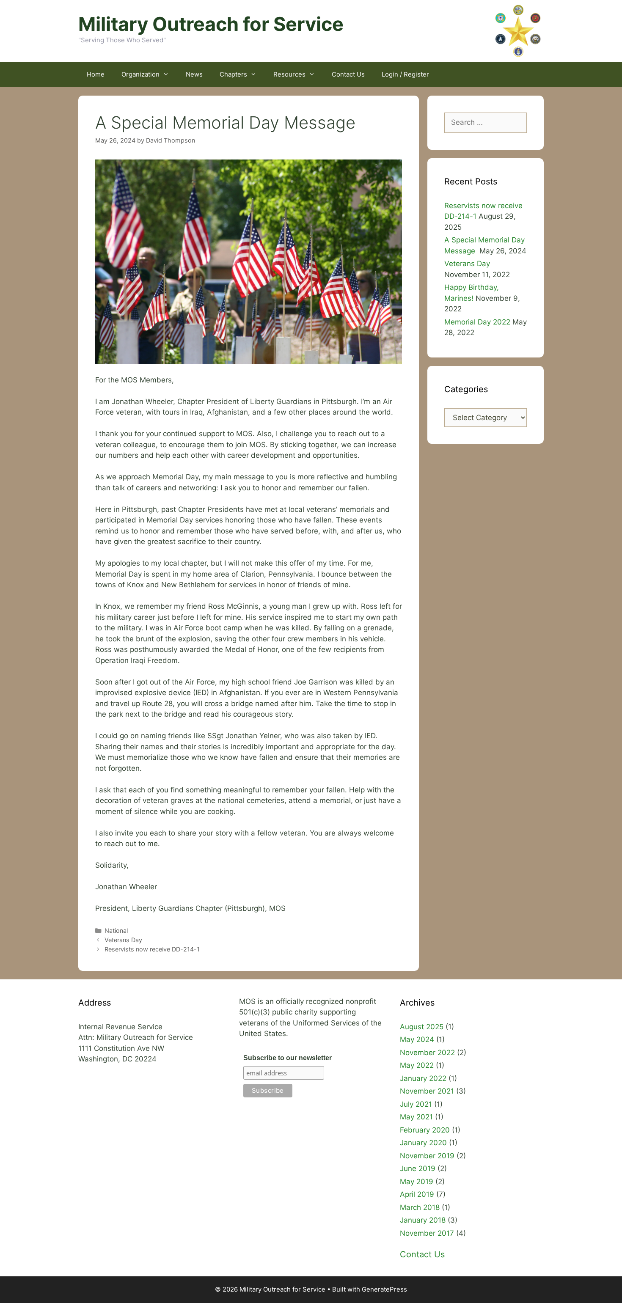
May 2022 (417, 1065)
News (194, 74)
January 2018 (423, 1220)
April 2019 (417, 1194)
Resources (289, 74)
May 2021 (416, 1117)
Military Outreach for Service (211, 24)
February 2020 (425, 1130)
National (116, 930)
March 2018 (420, 1207)
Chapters (233, 74)
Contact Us (348, 74)
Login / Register (405, 74)
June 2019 (417, 1168)
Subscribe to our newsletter (287, 1057)
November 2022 (427, 1052)
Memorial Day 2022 (477, 322)
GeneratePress (384, 1289)
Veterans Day (123, 939)
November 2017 (427, 1233)
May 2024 (417, 1039)
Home (96, 74)
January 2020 (423, 1142)
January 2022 (423, 1078)
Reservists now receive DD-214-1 (152, 949)
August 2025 (421, 1027)
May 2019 (416, 1181)
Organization (140, 74)
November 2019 (427, 1156)
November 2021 (427, 1091)
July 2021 (416, 1104)
